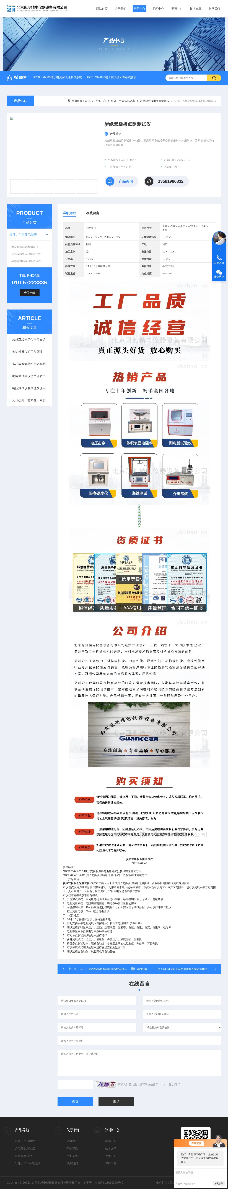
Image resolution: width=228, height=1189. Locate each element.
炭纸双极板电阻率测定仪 (154, 100)
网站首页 (102, 8)
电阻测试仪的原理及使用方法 (31, 388)
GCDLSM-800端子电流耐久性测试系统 (57, 77)
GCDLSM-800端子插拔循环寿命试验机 (111, 77)
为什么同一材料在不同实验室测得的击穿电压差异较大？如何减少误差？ (31, 400)
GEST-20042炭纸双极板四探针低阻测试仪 (188, 968)
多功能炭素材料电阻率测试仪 (31, 364)
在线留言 (92, 213)
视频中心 (177, 8)
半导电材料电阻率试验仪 (26, 261)
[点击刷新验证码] (105, 1084)
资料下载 (110, 1163)
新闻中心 (158, 8)
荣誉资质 (72, 1148)
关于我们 (120, 8)
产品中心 (139, 8)
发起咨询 (219, 1183)
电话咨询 (219, 262)
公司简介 (72, 1140)
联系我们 (214, 8)
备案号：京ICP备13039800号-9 (103, 1182)
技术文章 (195, 8)
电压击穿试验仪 (25, 1140)
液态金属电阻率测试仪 (24, 246)
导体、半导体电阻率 (123, 100)
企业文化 (72, 1155)
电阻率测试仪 (23, 1155)
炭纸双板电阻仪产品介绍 (29, 339)
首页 (87, 100)
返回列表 (142, 968)
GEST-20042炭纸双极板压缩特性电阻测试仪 (106, 968)
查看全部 (29, 292)
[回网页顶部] (219, 249)
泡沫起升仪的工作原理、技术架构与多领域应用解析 (31, 352)
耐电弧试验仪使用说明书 (29, 376)
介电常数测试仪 (25, 1148)
